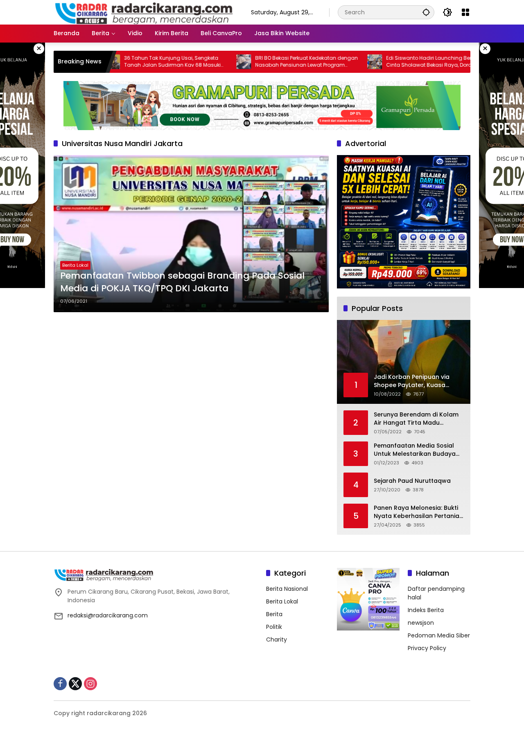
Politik (274, 627)
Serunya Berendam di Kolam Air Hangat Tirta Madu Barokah (416, 419)
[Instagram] (90, 683)
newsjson (421, 623)
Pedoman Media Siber (439, 635)
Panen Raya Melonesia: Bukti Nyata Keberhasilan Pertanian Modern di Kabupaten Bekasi (418, 512)
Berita (274, 614)
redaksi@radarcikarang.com (108, 615)
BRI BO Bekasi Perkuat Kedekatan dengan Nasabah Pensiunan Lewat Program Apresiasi (279, 62)
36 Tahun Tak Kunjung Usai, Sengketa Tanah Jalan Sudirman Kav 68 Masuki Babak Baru (145, 62)
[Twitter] (75, 683)
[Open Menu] (465, 12)
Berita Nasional (287, 589)
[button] (426, 12)
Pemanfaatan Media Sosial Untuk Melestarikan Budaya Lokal (415, 450)
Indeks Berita (426, 610)
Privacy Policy (427, 648)
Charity (276, 639)
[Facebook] (60, 683)
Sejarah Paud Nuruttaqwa (412, 481)
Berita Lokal (75, 265)
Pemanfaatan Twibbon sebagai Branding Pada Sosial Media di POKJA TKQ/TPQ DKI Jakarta (182, 282)
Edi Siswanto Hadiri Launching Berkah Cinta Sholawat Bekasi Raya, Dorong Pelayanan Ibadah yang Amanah (406, 62)
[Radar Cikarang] (144, 12)
